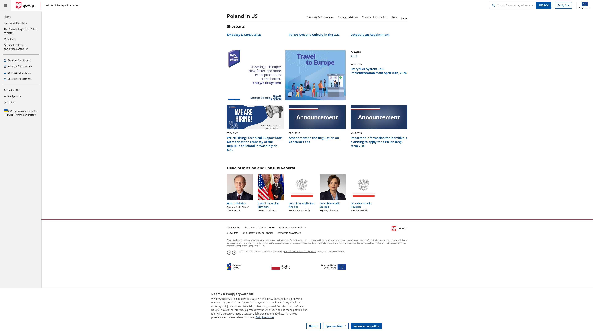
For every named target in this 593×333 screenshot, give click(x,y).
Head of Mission (236, 203)
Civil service (10, 102)
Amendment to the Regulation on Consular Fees (314, 140)
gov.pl (402, 230)
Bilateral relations (347, 17)
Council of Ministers (15, 23)
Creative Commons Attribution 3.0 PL (300, 251)
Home (7, 16)
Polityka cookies (265, 317)
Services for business (19, 66)
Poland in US (242, 16)
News (394, 17)
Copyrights (232, 232)
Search (544, 5)
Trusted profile (11, 90)
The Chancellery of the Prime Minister (20, 31)
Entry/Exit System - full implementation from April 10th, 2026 (379, 71)
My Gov (565, 6)
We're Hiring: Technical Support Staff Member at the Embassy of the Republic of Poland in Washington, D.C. (254, 144)
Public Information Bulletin (292, 227)
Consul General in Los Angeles (301, 205)
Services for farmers (19, 78)
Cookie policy (233, 227)
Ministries (9, 39)
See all (354, 56)
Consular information (374, 17)
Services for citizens (19, 60)
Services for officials (19, 72)
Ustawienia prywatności (289, 232)
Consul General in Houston (361, 205)
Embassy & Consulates (320, 17)
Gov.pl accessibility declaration (257, 232)
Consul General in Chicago (330, 205)
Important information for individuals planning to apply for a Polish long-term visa (379, 142)
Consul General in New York (268, 205)
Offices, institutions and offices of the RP (16, 47)
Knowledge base (12, 96)
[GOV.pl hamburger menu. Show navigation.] (5, 5)
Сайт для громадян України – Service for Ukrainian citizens (21, 113)
